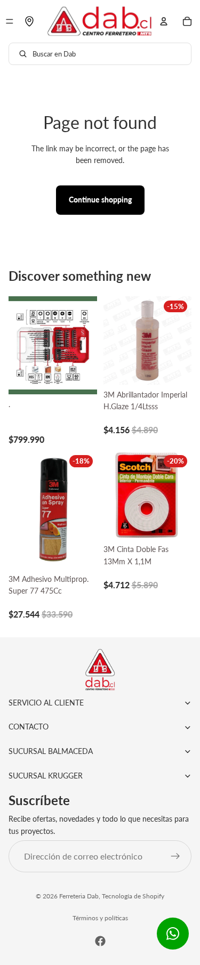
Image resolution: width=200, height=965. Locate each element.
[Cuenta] (163, 21)
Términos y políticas (100, 918)
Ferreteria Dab (79, 896)
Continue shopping (100, 199)
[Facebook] (100, 941)
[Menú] (9, 21)
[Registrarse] (175, 856)
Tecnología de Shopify (133, 896)
